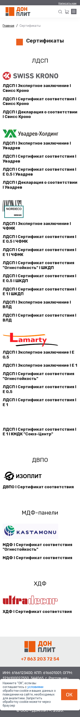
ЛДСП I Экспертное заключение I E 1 (40, 365)
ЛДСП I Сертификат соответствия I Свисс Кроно (39, 101)
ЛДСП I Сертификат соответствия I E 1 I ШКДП (39, 291)
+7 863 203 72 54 (40, 659)
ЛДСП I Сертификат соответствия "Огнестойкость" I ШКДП (38, 265)
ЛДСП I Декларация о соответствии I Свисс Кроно (40, 114)
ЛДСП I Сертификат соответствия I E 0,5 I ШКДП (39, 278)
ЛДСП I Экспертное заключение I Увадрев (37, 146)
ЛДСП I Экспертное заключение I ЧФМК (37, 226)
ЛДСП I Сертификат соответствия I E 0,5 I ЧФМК (39, 239)
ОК (69, 695)
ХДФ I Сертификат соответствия (37, 611)
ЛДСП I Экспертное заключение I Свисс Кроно (37, 88)
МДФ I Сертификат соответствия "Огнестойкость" (37, 547)
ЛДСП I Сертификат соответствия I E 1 (39, 402)
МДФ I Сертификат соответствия (37, 558)
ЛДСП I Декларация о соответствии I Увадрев (40, 185)
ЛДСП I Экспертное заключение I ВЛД (37, 305)
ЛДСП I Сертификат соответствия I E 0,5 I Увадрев (39, 172)
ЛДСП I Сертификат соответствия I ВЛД (39, 318)
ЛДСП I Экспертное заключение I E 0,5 (38, 355)
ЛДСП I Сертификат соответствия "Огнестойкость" (38, 376)
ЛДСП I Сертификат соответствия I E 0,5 (39, 389)
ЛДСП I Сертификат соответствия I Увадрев (39, 159)
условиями (35, 687)
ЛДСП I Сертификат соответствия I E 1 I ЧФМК (39, 252)
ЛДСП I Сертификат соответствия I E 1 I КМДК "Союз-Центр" (39, 432)
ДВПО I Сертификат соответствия (38, 487)
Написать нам (67, 3)
